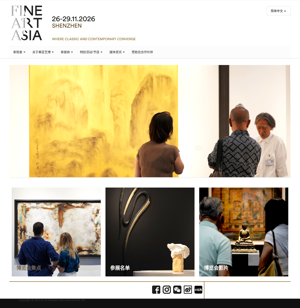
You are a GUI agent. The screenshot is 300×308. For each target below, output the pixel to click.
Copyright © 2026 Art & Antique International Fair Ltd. (52, 300)
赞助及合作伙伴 (142, 52)
